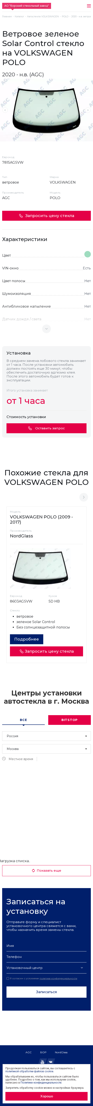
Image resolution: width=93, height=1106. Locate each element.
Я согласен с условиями (43, 978)
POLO (65, 16)
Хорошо (46, 1096)
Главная (7, 16)
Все (23, 720)
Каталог (19, 16)
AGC (29, 1052)
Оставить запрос (50, 428)
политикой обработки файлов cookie (29, 1071)
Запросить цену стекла (49, 215)
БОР (43, 1052)
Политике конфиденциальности (41, 1082)
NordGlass (61, 1052)
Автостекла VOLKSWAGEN (43, 16)
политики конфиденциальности (58, 978)
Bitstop (69, 720)
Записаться (46, 992)
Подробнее (26, 639)
